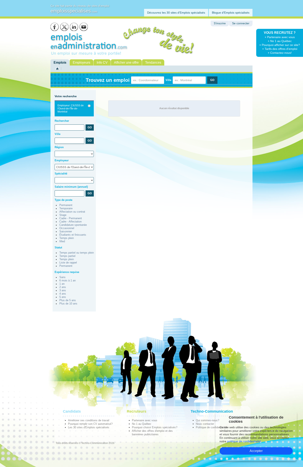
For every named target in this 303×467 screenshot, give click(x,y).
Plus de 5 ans (67, 300)
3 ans (62, 290)
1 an (62, 283)
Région (59, 147)
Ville (168, 80)
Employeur (62, 160)
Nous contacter (205, 423)
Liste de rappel (68, 262)
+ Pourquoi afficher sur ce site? (279, 45)
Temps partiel (67, 256)
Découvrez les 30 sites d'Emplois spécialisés (176, 12)
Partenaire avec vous (144, 420)
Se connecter (240, 23)
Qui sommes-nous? (207, 420)
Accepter (256, 451)
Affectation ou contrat (72, 211)
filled (62, 241)
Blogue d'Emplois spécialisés (230, 12)
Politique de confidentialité (211, 427)
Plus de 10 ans (68, 303)
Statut (58, 247)
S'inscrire (220, 23)
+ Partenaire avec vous (280, 37)
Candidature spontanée (73, 225)
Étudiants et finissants (72, 234)
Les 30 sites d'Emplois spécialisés (88, 427)
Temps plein (66, 238)
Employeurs (81, 62)
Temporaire (66, 208)
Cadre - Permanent (70, 218)
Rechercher (62, 120)
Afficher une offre (126, 62)
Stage (62, 215)
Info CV (102, 62)
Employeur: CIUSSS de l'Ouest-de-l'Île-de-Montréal (71, 108)
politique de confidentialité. (244, 441)
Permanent (65, 205)
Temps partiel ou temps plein (76, 252)
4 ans (62, 293)
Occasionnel (66, 228)
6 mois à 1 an (67, 280)
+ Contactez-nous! (280, 52)
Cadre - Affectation (70, 221)
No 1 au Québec (141, 423)
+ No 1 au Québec (280, 41)
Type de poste (63, 199)
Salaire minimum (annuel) (71, 186)
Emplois (60, 62)
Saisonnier (65, 231)
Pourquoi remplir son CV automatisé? (90, 423)
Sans (62, 277)
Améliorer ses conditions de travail (88, 420)
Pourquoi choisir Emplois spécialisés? (154, 427)
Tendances (153, 62)
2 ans (62, 287)
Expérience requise (67, 272)
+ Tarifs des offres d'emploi (279, 48)
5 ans (62, 297)
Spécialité (61, 173)
